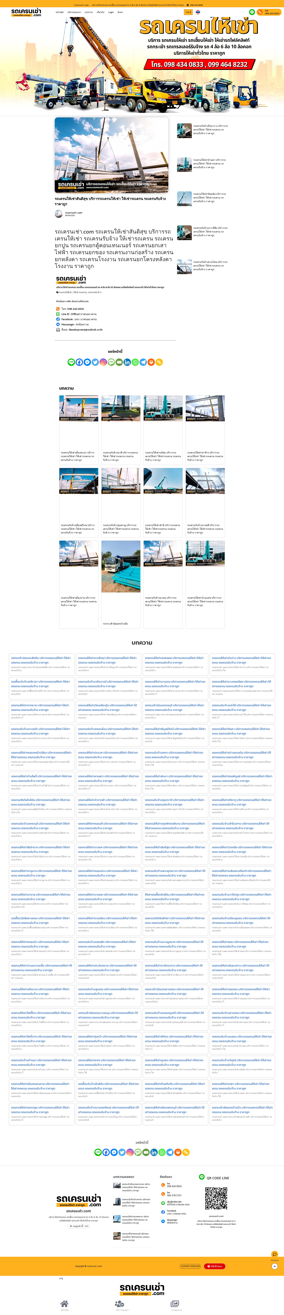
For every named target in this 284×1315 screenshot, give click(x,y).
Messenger (172, 1220)
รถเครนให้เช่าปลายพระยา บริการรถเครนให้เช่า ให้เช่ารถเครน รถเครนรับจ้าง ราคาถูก (135, 1219)
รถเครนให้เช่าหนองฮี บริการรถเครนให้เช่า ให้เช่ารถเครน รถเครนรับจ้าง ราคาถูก (108, 825)
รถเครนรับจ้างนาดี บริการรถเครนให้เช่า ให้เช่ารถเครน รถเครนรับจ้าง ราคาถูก (120, 456)
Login (111, 12)
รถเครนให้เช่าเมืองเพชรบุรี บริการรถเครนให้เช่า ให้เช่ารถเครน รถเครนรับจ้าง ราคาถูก (174, 1109)
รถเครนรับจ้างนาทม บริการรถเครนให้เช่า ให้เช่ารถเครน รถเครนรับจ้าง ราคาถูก (163, 601)
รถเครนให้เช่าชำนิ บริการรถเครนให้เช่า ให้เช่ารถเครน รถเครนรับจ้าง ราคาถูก (162, 528)
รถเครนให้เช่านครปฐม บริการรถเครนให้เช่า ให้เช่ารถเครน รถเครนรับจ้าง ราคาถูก (40, 1109)
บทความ (89, 12)
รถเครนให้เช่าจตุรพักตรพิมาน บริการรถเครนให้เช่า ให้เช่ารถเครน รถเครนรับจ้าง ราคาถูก (175, 825)
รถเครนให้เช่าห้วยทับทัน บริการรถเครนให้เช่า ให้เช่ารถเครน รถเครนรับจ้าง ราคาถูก (175, 1086)
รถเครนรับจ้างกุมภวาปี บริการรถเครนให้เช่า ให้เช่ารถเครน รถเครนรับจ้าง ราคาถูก (174, 802)
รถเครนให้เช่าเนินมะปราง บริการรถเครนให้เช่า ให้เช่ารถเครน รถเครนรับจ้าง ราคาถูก (240, 967)
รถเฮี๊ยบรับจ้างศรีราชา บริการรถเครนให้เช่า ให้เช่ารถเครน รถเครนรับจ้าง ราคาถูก (40, 683)
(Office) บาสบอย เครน (178, 1204)
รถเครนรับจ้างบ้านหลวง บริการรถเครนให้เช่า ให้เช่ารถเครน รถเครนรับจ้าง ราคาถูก (136, 1202)
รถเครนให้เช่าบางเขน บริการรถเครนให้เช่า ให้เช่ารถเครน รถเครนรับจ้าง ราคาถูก (175, 683)
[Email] (119, 362)
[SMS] (111, 362)
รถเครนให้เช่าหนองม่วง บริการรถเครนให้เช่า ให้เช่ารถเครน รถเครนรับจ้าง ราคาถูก (108, 873)
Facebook (171, 1211)
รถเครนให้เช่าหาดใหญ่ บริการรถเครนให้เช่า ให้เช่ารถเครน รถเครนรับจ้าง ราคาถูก (107, 660)
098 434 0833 (272, 13)
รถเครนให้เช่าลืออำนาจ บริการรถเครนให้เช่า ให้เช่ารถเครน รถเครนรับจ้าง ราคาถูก (40, 849)
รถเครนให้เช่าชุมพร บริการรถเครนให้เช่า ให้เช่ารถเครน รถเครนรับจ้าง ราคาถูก (174, 1062)
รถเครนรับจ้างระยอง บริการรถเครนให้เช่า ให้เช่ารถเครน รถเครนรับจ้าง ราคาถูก (242, 1038)
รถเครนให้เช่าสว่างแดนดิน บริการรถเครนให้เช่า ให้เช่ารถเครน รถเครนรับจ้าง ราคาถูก (241, 754)
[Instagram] (103, 362)
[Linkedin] (127, 362)
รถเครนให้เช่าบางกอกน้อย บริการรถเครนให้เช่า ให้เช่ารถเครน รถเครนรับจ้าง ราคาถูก (241, 683)
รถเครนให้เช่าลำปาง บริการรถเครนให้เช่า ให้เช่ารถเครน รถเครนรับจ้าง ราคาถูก (241, 660)
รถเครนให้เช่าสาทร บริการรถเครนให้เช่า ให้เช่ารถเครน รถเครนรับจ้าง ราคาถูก (106, 1062)
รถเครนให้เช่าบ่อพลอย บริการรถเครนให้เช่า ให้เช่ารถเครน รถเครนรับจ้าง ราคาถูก (174, 660)
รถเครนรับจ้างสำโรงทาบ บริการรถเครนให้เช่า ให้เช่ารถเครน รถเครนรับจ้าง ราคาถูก (240, 825)
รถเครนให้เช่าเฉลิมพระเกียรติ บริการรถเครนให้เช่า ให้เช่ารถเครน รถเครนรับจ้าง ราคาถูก (241, 873)
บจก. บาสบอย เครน (176, 1214)
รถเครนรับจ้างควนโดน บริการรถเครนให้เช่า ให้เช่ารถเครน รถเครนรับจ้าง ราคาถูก (210, 265)
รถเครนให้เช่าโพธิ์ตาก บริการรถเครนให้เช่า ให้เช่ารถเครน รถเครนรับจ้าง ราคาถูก (41, 1038)
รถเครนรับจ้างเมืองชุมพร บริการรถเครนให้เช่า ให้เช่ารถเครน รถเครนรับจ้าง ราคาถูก (241, 920)
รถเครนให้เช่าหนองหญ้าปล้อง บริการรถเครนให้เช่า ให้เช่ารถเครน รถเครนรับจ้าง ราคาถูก (41, 754)
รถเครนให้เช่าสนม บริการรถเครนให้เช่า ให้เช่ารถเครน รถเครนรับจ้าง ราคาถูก (240, 944)
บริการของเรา (74, 12)
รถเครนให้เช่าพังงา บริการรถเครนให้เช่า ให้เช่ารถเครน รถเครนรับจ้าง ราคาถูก (174, 778)
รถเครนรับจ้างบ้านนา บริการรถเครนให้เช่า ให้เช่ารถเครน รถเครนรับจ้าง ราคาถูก (41, 1062)
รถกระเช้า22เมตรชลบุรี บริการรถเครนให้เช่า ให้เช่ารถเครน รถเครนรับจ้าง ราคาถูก (174, 707)
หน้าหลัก (60, 12)
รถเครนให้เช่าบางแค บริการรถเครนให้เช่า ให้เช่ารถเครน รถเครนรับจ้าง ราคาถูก (108, 849)
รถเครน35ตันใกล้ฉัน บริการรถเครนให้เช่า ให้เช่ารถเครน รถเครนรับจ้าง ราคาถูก (40, 802)
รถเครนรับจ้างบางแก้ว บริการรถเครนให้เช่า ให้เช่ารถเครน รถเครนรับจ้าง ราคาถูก (40, 731)
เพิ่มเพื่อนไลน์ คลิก (174, 1202)
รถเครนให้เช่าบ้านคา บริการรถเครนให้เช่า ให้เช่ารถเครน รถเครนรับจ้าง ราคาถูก (209, 163)
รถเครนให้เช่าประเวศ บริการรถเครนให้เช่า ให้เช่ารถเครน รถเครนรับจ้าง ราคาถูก (108, 754)
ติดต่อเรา (275, 1260)
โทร (168, 1183)
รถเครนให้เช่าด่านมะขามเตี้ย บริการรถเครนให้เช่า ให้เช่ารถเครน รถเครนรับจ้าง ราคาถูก (41, 967)
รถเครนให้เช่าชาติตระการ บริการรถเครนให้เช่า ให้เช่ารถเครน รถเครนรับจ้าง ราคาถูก (174, 967)
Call (266, 11)
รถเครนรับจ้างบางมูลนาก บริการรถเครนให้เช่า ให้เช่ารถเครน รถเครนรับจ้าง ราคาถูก (174, 944)
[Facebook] (79, 362)
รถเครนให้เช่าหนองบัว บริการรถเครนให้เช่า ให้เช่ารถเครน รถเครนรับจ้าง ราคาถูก (40, 944)
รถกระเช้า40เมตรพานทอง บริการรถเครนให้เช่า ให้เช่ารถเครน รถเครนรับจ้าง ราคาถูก (136, 1187)
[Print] (151, 362)
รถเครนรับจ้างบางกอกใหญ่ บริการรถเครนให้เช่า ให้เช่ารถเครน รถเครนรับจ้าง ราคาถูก (108, 1109)
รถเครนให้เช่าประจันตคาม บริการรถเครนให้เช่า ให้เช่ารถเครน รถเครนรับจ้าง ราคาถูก (107, 967)
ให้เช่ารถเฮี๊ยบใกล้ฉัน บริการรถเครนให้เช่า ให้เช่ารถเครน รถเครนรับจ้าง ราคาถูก (174, 896)
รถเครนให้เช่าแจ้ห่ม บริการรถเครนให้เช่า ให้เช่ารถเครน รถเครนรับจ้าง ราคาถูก (163, 456)
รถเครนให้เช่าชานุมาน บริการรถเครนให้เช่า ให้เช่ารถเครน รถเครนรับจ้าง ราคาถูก (41, 873)
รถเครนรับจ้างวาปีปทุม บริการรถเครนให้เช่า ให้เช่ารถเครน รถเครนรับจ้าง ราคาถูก (241, 896)
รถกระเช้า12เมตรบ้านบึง (115, 623)
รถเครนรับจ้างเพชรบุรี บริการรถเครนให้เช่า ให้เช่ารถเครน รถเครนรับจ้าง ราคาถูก (40, 825)
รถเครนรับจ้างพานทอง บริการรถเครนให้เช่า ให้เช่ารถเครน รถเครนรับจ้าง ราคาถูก (241, 1015)
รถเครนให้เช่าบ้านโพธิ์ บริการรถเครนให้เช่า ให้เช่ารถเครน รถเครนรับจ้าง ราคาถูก (41, 778)
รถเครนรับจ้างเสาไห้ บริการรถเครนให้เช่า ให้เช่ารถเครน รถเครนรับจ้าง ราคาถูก (241, 707)
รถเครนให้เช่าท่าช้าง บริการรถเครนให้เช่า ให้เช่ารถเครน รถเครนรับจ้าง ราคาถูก (205, 456)
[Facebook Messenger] (87, 362)
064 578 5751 (174, 1195)
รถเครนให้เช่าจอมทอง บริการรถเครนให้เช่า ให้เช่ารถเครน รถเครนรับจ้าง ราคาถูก (241, 991)
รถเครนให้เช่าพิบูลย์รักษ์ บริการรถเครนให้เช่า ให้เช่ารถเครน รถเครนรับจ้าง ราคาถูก (175, 731)
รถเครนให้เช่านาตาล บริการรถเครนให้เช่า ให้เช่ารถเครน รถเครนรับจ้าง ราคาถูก (40, 896)
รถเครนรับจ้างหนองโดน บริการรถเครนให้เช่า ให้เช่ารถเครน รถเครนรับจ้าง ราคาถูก (108, 731)
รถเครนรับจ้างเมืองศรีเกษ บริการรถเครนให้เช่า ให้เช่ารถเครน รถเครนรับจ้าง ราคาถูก (78, 528)
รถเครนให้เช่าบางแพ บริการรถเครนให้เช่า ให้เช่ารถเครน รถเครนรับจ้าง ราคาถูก (108, 896)
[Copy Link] (159, 362)
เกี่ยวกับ (100, 12)
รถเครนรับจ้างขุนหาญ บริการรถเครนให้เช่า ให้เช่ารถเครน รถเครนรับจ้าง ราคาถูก (121, 528)
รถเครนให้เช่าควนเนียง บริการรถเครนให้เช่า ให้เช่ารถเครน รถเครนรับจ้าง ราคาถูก (107, 920)
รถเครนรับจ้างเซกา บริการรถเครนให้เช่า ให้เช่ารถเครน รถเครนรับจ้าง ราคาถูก (174, 754)
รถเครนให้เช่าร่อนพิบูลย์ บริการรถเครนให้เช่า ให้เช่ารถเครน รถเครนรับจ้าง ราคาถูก (242, 778)
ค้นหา (120, 12)
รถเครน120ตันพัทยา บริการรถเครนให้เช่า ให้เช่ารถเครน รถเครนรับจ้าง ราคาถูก (175, 920)
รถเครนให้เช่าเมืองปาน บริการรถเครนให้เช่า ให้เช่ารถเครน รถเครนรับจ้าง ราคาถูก (79, 601)
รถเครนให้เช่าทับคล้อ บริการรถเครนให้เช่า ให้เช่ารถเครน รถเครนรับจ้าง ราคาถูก (209, 197)
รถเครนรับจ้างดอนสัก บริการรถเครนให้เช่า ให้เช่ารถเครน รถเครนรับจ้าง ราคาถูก (107, 944)
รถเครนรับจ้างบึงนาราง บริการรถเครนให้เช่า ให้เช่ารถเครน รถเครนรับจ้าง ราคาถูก (210, 129)
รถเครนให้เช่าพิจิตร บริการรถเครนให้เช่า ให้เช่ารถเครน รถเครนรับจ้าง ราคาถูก (174, 1038)
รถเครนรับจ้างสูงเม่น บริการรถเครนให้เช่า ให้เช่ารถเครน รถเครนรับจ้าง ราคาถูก (108, 991)
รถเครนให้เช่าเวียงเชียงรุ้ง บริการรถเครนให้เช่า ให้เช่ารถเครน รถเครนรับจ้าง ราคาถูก (107, 707)
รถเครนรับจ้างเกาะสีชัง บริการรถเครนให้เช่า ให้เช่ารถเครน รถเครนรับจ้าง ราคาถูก (210, 231)
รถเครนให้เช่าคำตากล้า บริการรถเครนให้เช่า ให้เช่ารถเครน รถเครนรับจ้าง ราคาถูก (107, 802)
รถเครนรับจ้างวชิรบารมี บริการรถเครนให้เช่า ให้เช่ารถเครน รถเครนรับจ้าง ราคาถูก (108, 683)
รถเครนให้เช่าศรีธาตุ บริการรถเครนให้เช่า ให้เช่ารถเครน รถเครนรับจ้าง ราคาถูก (241, 802)
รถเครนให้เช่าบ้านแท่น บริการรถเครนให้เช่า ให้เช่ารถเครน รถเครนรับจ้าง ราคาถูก (205, 601)
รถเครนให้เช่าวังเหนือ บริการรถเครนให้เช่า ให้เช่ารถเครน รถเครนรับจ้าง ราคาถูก (242, 849)
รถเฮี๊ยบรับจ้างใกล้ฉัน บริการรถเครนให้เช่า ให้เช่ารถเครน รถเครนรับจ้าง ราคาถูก (108, 1086)
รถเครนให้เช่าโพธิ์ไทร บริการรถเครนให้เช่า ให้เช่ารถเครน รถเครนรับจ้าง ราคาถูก (41, 1015)
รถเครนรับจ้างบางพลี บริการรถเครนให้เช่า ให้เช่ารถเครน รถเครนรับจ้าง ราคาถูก (205, 528)
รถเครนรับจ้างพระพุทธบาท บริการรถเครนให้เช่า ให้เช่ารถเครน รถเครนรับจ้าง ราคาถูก (175, 873)
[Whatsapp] (135, 362)
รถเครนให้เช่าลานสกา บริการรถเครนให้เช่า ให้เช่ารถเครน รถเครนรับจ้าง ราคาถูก (108, 778)
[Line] (71, 362)
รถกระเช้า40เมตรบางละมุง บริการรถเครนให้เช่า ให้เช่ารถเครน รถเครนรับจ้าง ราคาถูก (108, 1015)
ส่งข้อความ (172, 1223)
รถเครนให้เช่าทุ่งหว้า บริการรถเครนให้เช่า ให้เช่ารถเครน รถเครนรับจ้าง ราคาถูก (107, 1038)
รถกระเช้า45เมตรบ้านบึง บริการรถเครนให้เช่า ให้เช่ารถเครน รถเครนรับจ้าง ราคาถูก (242, 1109)
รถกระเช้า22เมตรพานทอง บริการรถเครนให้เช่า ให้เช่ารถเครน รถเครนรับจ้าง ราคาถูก (174, 991)
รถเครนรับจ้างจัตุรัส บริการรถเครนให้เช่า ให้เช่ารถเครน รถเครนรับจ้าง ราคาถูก (241, 1062)
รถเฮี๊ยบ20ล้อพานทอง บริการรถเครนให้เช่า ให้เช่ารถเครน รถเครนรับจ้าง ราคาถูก (40, 920)
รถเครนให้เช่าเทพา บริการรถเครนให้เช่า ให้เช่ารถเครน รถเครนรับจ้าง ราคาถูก (240, 1086)
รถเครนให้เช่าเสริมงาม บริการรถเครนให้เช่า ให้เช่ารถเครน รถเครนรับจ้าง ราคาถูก (40, 991)
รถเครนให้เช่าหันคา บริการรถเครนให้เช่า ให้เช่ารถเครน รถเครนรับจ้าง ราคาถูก (241, 731)
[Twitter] (95, 362)
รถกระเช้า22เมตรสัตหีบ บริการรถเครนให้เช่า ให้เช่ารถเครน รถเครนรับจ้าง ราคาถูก (41, 660)
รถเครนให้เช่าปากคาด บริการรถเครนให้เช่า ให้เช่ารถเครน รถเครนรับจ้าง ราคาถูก (40, 707)
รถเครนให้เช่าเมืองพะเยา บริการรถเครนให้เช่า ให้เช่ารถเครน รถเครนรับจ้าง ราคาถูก (77, 456)
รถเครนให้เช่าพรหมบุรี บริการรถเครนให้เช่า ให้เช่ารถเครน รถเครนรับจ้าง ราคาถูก (136, 1237)
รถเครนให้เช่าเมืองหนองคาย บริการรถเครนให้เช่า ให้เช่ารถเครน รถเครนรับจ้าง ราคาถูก (40, 1086)
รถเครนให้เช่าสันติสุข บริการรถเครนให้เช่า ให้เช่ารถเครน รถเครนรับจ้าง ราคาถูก (175, 849)
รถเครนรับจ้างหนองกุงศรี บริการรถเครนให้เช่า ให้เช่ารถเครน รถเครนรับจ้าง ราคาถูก (174, 1015)
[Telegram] (143, 362)
